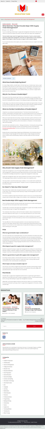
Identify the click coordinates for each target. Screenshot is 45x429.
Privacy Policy (14, 1)
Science (5, 405)
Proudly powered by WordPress (14, 422)
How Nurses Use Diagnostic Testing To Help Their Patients (33, 309)
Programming (6, 398)
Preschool (38, 1)
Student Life (6, 407)
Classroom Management (9, 364)
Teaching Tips (7, 411)
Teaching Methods (7, 409)
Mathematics (6, 390)
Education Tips (7, 368)
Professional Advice (8, 397)
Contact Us (8, 1)
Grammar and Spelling (8, 378)
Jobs (4, 384)
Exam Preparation (41, 1)
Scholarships (6, 403)
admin (12, 30)
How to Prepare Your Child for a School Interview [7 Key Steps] (10, 310)
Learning (5, 388)
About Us (3, 1)
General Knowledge (8, 376)
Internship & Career (43, 1)
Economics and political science (8, 128)
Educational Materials (8, 370)
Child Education (14, 306)
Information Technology (9, 380)
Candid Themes (34, 422)
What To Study (40, 1)
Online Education (7, 392)
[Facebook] (4, 337)
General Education (7, 374)
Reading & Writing (7, 401)
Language (6, 386)
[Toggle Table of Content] (13, 78)
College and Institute (8, 366)
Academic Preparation (6, 23)
